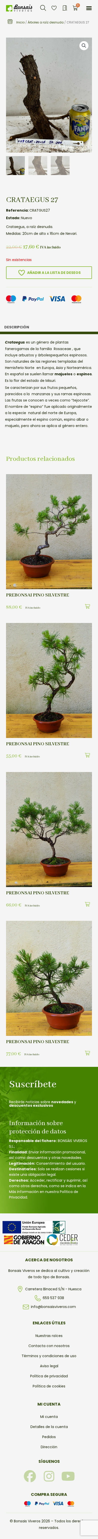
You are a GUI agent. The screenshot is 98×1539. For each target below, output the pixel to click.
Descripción (16, 327)
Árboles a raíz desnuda (46, 22)
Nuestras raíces (49, 1335)
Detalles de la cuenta (49, 1426)
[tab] (49, 328)
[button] (43, 8)
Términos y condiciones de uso (49, 1355)
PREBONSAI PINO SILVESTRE (37, 595)
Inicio (20, 22)
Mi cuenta (49, 1416)
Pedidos (49, 1436)
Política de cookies (49, 1386)
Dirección (49, 1446)
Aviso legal (49, 1366)
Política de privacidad (49, 1376)
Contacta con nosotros (49, 1345)
